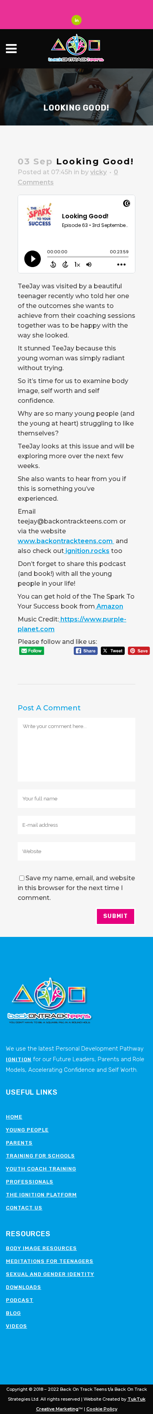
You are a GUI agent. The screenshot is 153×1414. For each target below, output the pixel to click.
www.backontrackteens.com (66, 541)
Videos (16, 1326)
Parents (19, 1143)
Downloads (23, 1287)
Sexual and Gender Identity (50, 1274)
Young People (27, 1130)
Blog (13, 1313)
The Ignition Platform (41, 1195)
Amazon (109, 606)
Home (14, 1117)
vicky (98, 172)
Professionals (29, 1182)
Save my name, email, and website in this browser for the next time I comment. (76, 887)
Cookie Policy (101, 1409)
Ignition (18, 1059)
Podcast (19, 1300)
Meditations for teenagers (49, 1261)
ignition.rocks (86, 551)
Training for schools (40, 1156)
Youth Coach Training (41, 1169)
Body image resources (41, 1248)
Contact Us (24, 1208)
